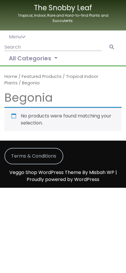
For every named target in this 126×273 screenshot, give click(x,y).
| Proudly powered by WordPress (72, 176)
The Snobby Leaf (63, 8)
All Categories (31, 58)
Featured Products (42, 76)
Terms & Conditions (33, 156)
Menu (15, 36)
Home (10, 76)
